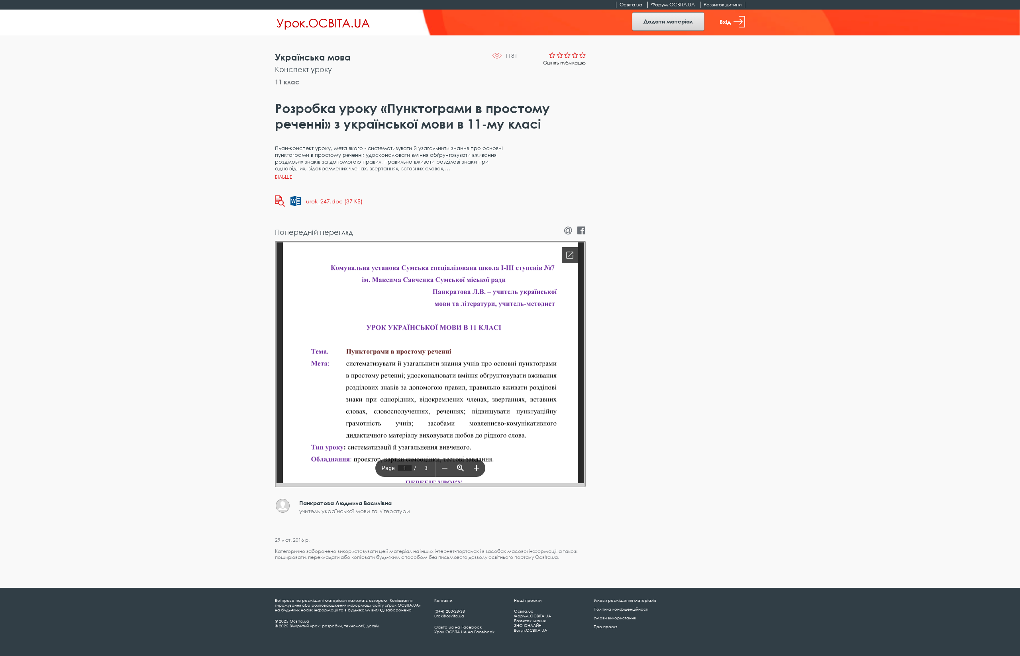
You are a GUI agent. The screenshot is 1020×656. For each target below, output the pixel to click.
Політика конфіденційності (621, 609)
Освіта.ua (631, 5)
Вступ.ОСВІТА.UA (530, 630)
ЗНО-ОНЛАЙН (527, 625)
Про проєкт (605, 626)
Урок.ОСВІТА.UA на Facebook (464, 631)
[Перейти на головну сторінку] (323, 23)
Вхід (725, 21)
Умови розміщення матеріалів (625, 600)
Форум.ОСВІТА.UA (673, 5)
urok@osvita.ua (449, 615)
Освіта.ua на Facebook (458, 627)
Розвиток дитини (722, 5)
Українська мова (313, 57)
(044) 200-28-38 (449, 611)
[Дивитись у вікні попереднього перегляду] (280, 201)
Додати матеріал (668, 21)
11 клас (287, 82)
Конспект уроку (303, 69)
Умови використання (615, 617)
